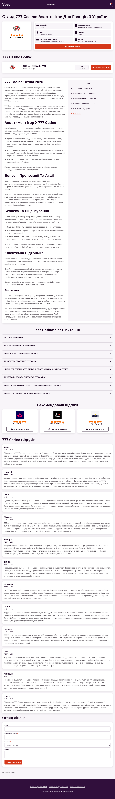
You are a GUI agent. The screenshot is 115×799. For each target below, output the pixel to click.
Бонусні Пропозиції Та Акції (84, 98)
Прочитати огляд (21, 429)
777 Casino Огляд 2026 (82, 88)
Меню (51, 4)
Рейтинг (7, 742)
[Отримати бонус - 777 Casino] (17, 28)
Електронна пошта (11, 733)
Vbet (6, 4)
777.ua (42, 27)
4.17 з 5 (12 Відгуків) (57, 424)
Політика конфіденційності (58, 787)
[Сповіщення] (110, 4)
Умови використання (77, 787)
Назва (6, 725)
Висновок (77, 114)
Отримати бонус (74, 46)
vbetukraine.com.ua (67, 791)
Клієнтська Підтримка (82, 108)
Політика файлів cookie (38, 787)
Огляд (6, 750)
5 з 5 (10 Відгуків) (20, 424)
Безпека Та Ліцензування (84, 103)
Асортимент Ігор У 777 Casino (85, 93)
